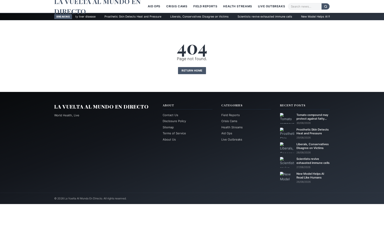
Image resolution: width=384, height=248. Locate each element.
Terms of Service (174, 133)
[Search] (326, 6)
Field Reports (205, 6)
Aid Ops (154, 6)
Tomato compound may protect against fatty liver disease (312, 117)
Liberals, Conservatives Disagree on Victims (180, 16)
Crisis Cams (177, 6)
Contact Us (170, 115)
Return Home (192, 70)
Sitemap (168, 127)
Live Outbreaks (271, 6)
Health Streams (237, 6)
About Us (169, 139)
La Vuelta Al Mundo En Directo (101, 106)
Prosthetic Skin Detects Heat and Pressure (114, 16)
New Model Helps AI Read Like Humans (308, 16)
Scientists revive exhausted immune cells (246, 16)
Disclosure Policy (174, 121)
